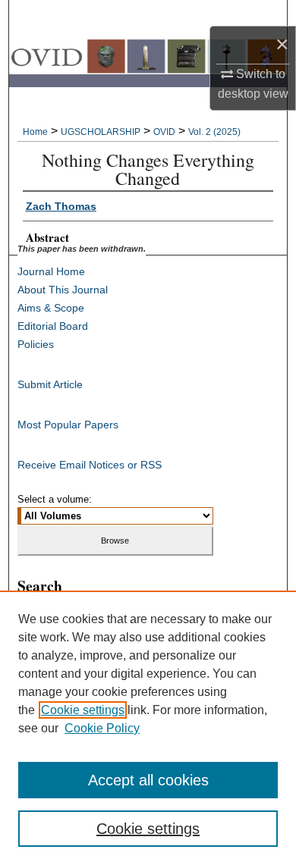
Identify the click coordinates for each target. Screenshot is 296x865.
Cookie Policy (102, 728)
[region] (148, 728)
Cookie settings (82, 710)
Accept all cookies (148, 780)
